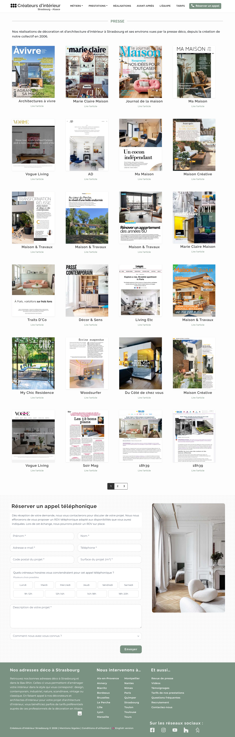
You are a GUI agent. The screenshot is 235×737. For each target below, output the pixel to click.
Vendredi (107, 585)
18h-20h (123, 593)
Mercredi (65, 585)
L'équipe (165, 6)
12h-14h (60, 593)
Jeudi (86, 585)
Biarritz (102, 688)
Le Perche (103, 702)
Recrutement (160, 702)
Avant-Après (145, 6)
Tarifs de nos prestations (167, 692)
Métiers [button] (75, 6)
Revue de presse (162, 678)
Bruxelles (103, 697)
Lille (100, 707)
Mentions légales (70, 728)
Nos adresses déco (45, 670)
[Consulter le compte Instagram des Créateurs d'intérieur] (163, 730)
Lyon (100, 712)
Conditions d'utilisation (96, 728)
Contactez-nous (161, 707)
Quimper (130, 697)
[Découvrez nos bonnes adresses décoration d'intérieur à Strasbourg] (46, 714)
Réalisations (122, 6)
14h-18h (91, 593)
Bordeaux (103, 692)
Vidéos (155, 683)
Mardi (44, 585)
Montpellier (132, 678)
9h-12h (28, 593)
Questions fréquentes (165, 697)
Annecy (102, 683)
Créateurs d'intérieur (39, 7)
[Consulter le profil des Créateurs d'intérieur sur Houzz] (186, 730)
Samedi (128, 585)
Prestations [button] (97, 6)
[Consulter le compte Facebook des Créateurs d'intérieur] (152, 730)
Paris (127, 692)
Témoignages (160, 688)
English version (122, 728)
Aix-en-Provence (108, 678)
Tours (128, 716)
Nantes (129, 683)
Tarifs (180, 6)
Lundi (23, 585)
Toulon (128, 707)
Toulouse (130, 712)
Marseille (103, 716)
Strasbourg (131, 702)
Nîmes (128, 688)
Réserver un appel (207, 5)
